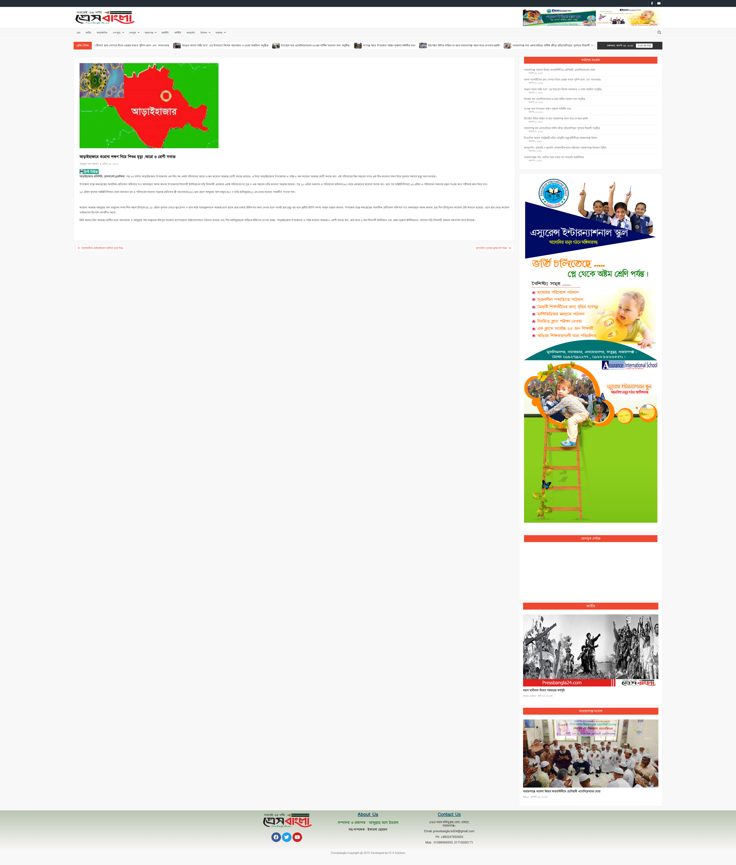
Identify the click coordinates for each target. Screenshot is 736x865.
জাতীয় (88, 32)
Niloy (526, 796)
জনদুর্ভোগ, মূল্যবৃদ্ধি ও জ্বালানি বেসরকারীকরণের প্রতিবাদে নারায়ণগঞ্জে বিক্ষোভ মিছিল (565, 147)
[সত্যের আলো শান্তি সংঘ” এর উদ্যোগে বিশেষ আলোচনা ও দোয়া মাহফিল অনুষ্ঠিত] (134, 45)
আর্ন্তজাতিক (102, 32)
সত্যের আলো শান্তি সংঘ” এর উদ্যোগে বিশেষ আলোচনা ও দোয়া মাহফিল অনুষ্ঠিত (182, 45)
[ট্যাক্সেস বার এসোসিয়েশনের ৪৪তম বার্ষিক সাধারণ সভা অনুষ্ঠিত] (233, 45)
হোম (78, 32)
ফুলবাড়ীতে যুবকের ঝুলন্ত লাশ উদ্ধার (491, 248)
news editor (529, 695)
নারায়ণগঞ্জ (149, 32)
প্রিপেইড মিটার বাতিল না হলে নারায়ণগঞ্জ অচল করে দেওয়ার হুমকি (421, 45)
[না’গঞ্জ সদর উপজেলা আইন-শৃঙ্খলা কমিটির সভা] (315, 45)
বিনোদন (203, 32)
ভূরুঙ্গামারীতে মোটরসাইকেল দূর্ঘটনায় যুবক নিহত (102, 248)
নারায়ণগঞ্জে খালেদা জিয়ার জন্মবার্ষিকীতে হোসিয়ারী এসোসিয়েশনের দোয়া (559, 70)
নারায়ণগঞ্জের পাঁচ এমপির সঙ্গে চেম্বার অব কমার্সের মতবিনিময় (554, 157)
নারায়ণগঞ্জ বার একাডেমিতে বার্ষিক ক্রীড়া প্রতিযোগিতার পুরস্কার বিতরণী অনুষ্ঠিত (512, 45)
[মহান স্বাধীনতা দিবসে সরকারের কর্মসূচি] (590, 650)
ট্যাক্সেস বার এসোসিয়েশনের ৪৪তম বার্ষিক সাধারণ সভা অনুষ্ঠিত (272, 45)
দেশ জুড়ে (117, 32)
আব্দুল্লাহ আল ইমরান (89, 163)
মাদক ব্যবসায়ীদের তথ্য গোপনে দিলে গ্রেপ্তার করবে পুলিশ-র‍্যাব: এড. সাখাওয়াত (562, 79)
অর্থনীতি (177, 32)
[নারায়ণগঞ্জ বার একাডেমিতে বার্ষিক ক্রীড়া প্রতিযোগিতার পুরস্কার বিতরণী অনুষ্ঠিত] (464, 45)
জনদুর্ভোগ (191, 32)
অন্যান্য (218, 32)
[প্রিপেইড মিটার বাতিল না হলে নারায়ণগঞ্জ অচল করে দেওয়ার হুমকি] (380, 45)
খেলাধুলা (132, 32)
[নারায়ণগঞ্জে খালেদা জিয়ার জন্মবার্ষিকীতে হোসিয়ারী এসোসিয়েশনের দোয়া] (590, 753)
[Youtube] (297, 837)
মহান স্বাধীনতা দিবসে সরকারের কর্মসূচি (544, 690)
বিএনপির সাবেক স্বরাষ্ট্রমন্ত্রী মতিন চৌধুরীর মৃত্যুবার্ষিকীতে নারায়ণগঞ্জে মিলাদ (560, 138)
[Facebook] (276, 837)
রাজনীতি (165, 32)
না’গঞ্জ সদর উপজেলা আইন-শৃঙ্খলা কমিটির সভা (346, 45)
